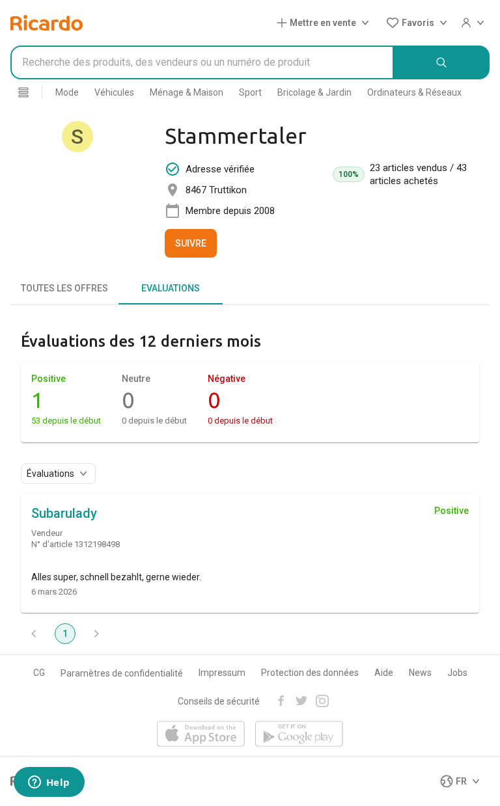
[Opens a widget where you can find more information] (49, 783)
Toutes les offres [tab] (64, 288)
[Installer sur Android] (299, 735)
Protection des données (310, 672)
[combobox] (202, 62)
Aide (383, 672)
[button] (325, 22)
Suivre (190, 243)
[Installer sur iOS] (201, 735)
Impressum (222, 672)
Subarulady (64, 513)
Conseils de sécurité (219, 701)
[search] (442, 62)
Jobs (457, 672)
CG (39, 672)
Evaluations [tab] (170, 288)
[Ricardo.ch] (46, 23)
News (420, 672)
